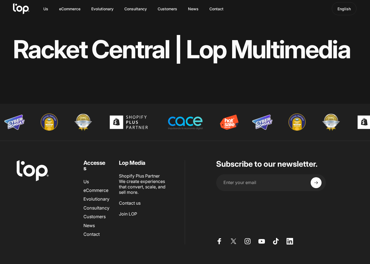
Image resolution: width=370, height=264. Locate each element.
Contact (91, 234)
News (89, 225)
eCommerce (95, 190)
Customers (94, 216)
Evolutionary (96, 199)
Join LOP (128, 214)
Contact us (130, 203)
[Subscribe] (316, 182)
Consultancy (96, 208)
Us (86, 181)
